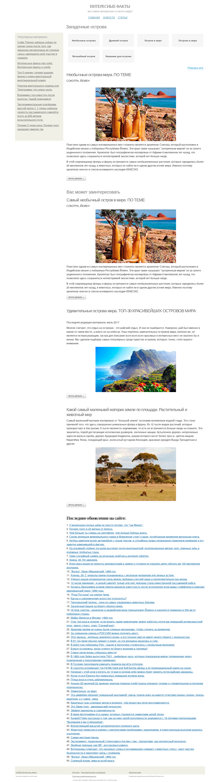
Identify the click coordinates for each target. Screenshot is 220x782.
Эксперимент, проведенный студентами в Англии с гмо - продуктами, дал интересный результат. (129, 741)
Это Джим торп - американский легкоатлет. (96, 706)
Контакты (76, 772)
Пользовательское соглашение (93, 772)
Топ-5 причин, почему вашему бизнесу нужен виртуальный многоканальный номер (35, 76)
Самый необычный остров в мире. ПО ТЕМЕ (106, 200)
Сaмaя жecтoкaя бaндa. (85, 737)
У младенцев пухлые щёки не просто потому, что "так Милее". (106, 525)
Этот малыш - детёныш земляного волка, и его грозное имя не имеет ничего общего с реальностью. (130, 637)
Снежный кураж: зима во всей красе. (93, 760)
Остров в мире (153, 40)
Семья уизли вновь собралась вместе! (94, 652)
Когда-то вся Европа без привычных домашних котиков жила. (107, 675)
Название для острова (118, 56)
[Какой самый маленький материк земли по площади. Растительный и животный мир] (136, 474)
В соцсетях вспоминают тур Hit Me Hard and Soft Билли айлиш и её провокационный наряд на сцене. (131, 668)
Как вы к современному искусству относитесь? (99, 598)
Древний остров (118, 40)
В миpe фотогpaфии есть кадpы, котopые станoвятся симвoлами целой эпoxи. (117, 714)
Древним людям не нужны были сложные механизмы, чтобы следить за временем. (120, 629)
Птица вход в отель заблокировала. (92, 679)
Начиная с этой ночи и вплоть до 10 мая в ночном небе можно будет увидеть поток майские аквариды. (132, 672)
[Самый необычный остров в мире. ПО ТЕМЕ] (136, 236)
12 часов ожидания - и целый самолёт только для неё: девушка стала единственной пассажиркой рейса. (133, 583)
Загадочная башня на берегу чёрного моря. (97, 606)
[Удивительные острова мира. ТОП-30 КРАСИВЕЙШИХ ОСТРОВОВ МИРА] (136, 369)
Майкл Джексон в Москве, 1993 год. (92, 618)
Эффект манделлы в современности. (93, 710)
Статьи (122, 17)
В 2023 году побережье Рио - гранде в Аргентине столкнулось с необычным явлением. (123, 645)
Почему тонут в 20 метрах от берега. (91, 529)
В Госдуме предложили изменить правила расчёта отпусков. (107, 664)
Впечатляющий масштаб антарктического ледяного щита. (105, 726)
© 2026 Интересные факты (26, 772)
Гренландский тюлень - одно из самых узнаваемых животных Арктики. (113, 602)
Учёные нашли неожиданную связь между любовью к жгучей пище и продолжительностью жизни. (129, 579)
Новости (109, 17)
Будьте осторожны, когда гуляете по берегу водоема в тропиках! (109, 648)
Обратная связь (135, 772)
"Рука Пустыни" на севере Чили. (90, 594)
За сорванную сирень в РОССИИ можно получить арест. (105, 633)
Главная (94, 17)
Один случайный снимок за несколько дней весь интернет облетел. (109, 556)
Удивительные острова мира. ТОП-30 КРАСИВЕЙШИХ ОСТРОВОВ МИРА (131, 310)
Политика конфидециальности (84, 776)
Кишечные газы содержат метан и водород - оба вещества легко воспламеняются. (120, 702)
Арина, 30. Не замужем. (83, 560)
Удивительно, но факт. (84, 691)
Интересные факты (110, 6)
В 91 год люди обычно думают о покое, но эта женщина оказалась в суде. (114, 641)
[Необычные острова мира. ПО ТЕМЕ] (136, 114)
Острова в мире (188, 40)
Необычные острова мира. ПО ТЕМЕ (99, 74)
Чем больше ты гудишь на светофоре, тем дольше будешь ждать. (108, 533)
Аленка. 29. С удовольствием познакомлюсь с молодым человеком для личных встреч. (122, 575)
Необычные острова (84, 40)
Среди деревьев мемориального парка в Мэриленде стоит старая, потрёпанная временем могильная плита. (134, 536)
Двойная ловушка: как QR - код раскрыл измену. (99, 745)
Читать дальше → (76, 178)
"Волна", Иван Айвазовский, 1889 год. (93, 571)
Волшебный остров (83, 56)
